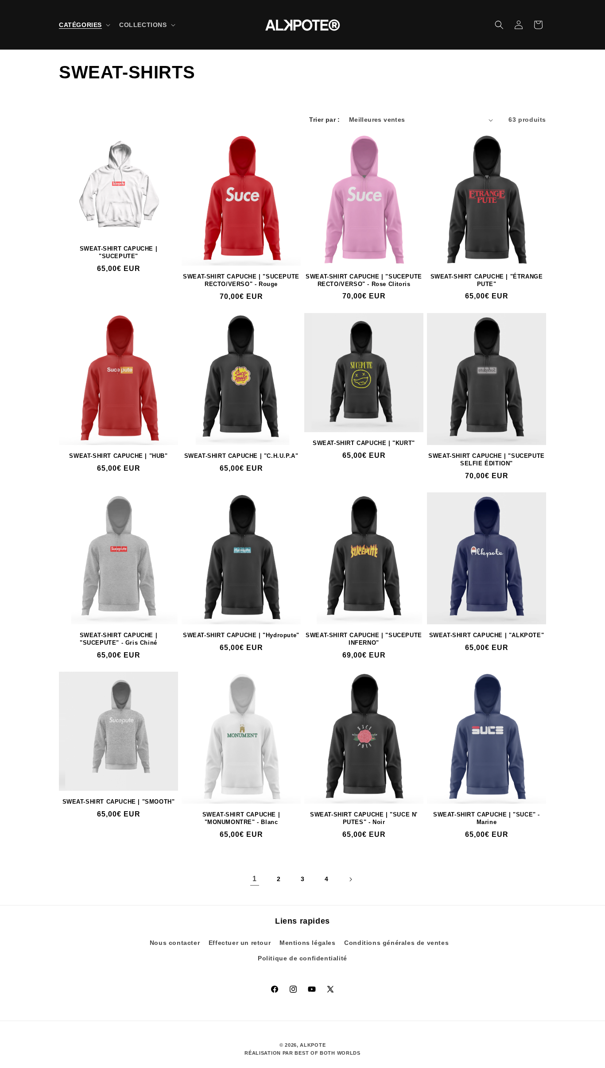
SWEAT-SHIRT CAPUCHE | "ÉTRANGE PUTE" (486, 280)
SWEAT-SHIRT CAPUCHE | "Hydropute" (241, 635)
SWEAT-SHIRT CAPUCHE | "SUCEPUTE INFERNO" (364, 639)
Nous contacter (175, 942)
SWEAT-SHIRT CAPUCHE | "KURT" (364, 443)
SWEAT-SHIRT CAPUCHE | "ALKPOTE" (486, 635)
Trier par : (324, 119)
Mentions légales (307, 942)
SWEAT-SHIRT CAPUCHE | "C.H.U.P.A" (241, 456)
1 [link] (254, 878)
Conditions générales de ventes (396, 942)
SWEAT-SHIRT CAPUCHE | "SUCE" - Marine (486, 818)
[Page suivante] (350, 879)
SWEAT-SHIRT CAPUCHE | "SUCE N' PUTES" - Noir (364, 818)
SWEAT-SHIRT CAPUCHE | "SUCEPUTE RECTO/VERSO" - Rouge (241, 280)
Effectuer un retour (240, 942)
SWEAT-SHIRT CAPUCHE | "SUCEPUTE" (119, 252)
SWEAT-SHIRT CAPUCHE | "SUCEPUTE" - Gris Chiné (119, 639)
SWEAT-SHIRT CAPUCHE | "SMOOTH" (118, 801)
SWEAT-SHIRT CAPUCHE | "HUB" (118, 456)
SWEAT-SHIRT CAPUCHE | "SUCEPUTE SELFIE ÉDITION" (486, 460)
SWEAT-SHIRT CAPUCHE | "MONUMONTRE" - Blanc (241, 818)
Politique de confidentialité (302, 958)
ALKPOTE (313, 1045)
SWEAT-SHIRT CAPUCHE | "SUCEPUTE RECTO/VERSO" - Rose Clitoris (364, 280)
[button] (84, 24)
